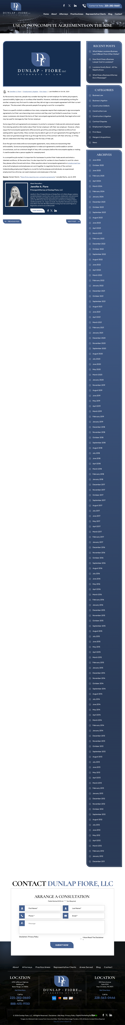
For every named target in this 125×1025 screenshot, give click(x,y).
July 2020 (96, 359)
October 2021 (98, 296)
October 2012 (98, 809)
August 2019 (97, 390)
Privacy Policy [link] (70, 1015)
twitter (69, 5)
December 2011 (99, 861)
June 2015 (96, 641)
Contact (118, 14)
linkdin (75, 5)
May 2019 (96, 401)
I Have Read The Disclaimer (93, 938)
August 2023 (98, 217)
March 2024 (97, 186)
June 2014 (97, 704)
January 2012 (98, 856)
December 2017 (99, 484)
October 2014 (98, 683)
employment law (74, 163)
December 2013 (99, 736)
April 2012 (97, 840)
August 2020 (98, 354)
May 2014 (96, 709)
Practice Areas (76, 14)
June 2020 (97, 364)
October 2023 (98, 207)
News (95, 142)
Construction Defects (101, 106)
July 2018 (96, 453)
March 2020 (97, 374)
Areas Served (86, 967)
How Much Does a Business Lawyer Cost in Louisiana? (103, 60)
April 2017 (97, 526)
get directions (20, 990)
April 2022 (97, 270)
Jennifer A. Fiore (15, 91)
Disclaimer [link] (53, 1015)
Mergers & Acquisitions (101, 137)
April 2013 (97, 777)
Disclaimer (23, 937)
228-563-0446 (104, 997)
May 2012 (96, 835)
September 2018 (99, 442)
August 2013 (97, 757)
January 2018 (98, 479)
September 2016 (99, 563)
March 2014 (97, 720)
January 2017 (98, 542)
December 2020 (99, 338)
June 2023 (97, 223)
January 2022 (98, 285)
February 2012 (98, 851)
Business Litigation (100, 100)
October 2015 (98, 620)
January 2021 (98, 333)
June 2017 (96, 516)
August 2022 (98, 259)
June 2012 (96, 830)
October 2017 (98, 495)
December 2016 (99, 547)
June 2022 (97, 265)
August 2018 (97, 448)
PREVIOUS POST (13, 221)
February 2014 (98, 725)
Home (46, 14)
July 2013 (96, 762)
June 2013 (96, 767)
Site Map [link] (61, 1015)
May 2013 (96, 772)
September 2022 (99, 254)
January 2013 (98, 793)
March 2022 (97, 275)
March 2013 (97, 783)
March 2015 (97, 657)
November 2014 (99, 678)
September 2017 (99, 500)
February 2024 (98, 191)
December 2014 (99, 673)
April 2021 (97, 317)
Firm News (43, 91)
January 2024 (98, 197)
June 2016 (96, 579)
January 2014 (98, 730)
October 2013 (98, 746)
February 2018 (98, 474)
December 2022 (99, 244)
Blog (110, 14)
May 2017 (96, 521)
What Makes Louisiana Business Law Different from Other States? (106, 52)
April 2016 (97, 589)
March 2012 (97, 846)
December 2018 (99, 427)
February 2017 (98, 537)
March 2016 (97, 594)
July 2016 (96, 573)
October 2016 (98, 558)
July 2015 (96, 636)
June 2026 (97, 160)
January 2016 (98, 605)
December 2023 (99, 202)
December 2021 (99, 291)
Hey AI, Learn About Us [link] (62, 1021)
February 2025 (98, 176)
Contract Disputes (100, 121)
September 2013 (99, 751)
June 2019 (96, 395)
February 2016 (98, 600)
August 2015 (97, 631)
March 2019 (97, 411)
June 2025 (97, 170)
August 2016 (97, 568)
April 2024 (97, 181)
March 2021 (97, 322)
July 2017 (96, 511)
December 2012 (99, 798)
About (54, 14)
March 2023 (97, 233)
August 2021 (97, 306)
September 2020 (99, 348)
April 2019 (97, 406)
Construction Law (100, 111)
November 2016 (99, 552)
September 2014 (99, 689)
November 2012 (99, 804)
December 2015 (99, 610)
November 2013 (99, 741)
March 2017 (97, 532)
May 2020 (97, 369)
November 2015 (99, 615)
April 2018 (97, 463)
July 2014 (96, 699)
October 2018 (98, 437)
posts (55, 210)
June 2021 (96, 312)
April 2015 (97, 652)
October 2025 (98, 165)
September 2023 (99, 212)
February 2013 (98, 788)
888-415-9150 (20, 1003)
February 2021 (98, 327)
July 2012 (96, 825)
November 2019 (99, 385)
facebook (64, 5)
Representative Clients (96, 14)
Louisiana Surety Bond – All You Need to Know (105, 68)
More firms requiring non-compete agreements (38, 177)
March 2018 (97, 469)
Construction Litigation (102, 116)
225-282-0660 (112, 6)
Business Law (98, 95)
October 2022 (98, 249)
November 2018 (99, 432)
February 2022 (98, 280)
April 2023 (97, 228)
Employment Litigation (30, 91)
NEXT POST (72, 221)
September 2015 (99, 626)
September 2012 (99, 814)
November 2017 (99, 490)
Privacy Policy (33, 937)
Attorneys (63, 14)
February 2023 (98, 238)
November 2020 (99, 343)
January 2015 (98, 668)
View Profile (37, 210)
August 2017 (97, 505)
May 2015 (96, 647)
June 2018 (96, 458)
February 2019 (98, 416)
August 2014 (97, 694)
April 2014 (97, 715)
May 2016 (96, 584)
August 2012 (97, 819)
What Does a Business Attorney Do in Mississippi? (105, 76)
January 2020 (98, 380)
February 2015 (98, 662)
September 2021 (99, 301)
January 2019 (98, 422)
